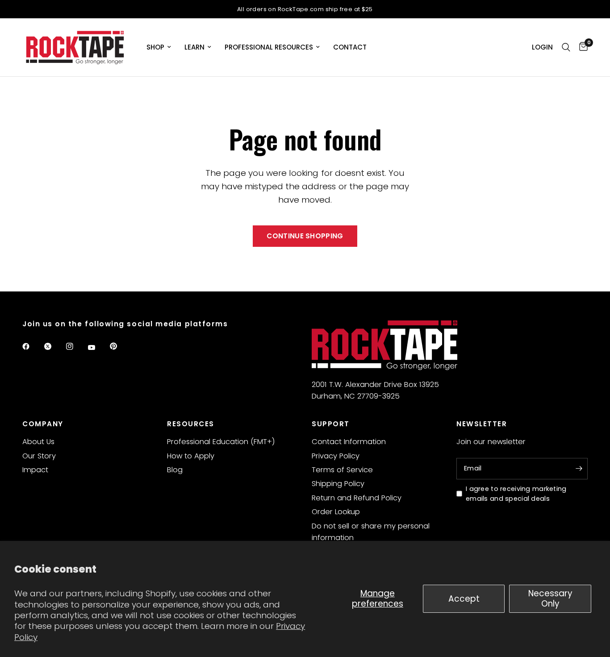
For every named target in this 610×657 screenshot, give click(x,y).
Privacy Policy (335, 456)
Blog (175, 470)
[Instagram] (76, 346)
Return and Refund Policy (356, 498)
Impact (35, 470)
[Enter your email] (579, 468)
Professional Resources (269, 47)
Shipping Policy (338, 483)
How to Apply (190, 456)
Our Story (39, 456)
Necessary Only (550, 598)
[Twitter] (54, 346)
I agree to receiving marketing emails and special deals (516, 493)
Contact (350, 47)
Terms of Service (342, 470)
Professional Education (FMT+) (221, 442)
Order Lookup (336, 512)
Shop (155, 47)
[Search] (566, 47)
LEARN (194, 47)
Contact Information (349, 442)
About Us (38, 442)
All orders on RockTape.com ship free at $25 (305, 9)
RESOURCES (190, 423)
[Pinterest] (120, 346)
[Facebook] (32, 346)
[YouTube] (98, 347)
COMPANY (42, 423)
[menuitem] (159, 47)
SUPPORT (331, 423)
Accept (464, 599)
